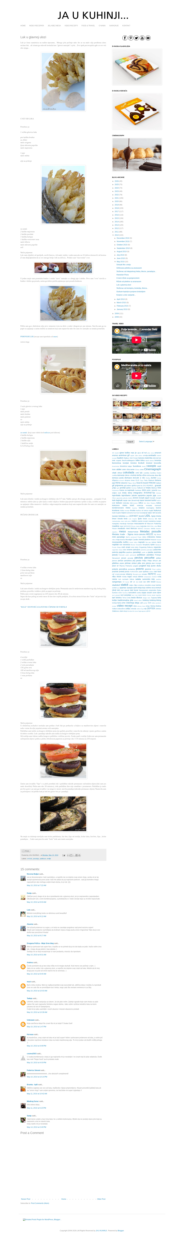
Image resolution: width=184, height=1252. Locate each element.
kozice (158, 508)
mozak (159, 539)
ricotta (124, 576)
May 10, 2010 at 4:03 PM (36, 1063)
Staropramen (143, 590)
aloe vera (150, 453)
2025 (117, 185)
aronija (145, 455)
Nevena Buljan (33, 874)
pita (139, 563)
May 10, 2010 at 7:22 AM (36, 885)
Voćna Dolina (155, 606)
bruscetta (157, 463)
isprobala (116, 495)
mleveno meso (154, 537)
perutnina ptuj (129, 561)
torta (159, 598)
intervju (158, 493)
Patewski (121, 555)
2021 (117, 198)
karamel (148, 500)
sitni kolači (151, 582)
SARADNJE (114, 26)
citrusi (119, 473)
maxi (29, 982)
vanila (145, 603)
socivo (158, 585)
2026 (117, 181)
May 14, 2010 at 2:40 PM (36, 1127)
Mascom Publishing (154, 523)
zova (136, 611)
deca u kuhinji (130, 475)
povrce (148, 569)
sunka (139, 592)
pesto (138, 560)
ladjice (150, 513)
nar (120, 545)
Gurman (134, 488)
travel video (138, 600)
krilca (122, 510)
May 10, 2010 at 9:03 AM (36, 902)
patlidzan (43, 858)
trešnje (114, 603)
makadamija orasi (118, 521)
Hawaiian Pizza (122, 275)
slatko (131, 585)
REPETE (152, 574)
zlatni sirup (123, 611)
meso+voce (133, 531)
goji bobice (127, 485)
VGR (149, 603)
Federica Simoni (33, 1070)
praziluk (115, 572)
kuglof (151, 510)
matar (138, 526)
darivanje (121, 475)
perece (114, 560)
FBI (116, 483)
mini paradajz (118, 537)
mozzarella (117, 542)
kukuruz (157, 510)
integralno (137, 493)
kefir (113, 503)
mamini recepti (142, 521)
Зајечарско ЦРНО (144, 611)
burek (144, 466)
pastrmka (157, 552)
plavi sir (115, 566)
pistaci (134, 563)
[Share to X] (73, 855)
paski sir (144, 552)
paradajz (36, 858)
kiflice (141, 503)
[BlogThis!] (71, 855)
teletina (119, 598)
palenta (115, 552)
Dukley (148, 478)
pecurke (149, 557)
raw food (157, 572)
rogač (129, 577)
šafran (132, 579)
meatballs (121, 528)
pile (160, 560)
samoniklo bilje (148, 579)
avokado (152, 455)
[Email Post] (64, 855)
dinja (156, 475)
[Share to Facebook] (76, 855)
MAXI (149, 526)
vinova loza (141, 606)
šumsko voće (117, 592)
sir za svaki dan (139, 582)
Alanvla (30, 924)
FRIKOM (152, 483)
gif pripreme (117, 485)
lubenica (151, 519)
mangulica (115, 523)
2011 (117, 232)
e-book (121, 480)
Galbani (158, 483)
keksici (119, 503)
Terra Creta (126, 598)
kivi (145, 503)
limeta (158, 516)
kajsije (125, 500)
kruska (132, 510)
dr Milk (142, 478)
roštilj (159, 576)
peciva (139, 557)
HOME (23, 26)
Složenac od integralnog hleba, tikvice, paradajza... (136, 271)
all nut (144, 453)
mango (158, 521)
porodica (123, 569)
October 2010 (122, 245)
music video (133, 542)
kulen (114, 513)
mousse (153, 539)
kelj (131, 503)
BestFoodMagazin (128, 460)
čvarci (159, 473)
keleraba (126, 503)
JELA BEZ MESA (54, 26)
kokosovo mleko (119, 505)
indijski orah (116, 493)
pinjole (122, 563)
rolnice (140, 577)
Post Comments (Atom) (40, 1203)
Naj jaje (148, 542)
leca (127, 516)
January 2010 (122, 309)
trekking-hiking (155, 600)
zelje (145, 608)
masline (115, 526)
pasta (150, 552)
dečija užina (141, 475)
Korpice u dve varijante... (126, 295)
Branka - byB (32, 1085)
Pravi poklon (156, 569)
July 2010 (120, 255)
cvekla (114, 475)
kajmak (119, 500)
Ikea (159, 490)
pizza (148, 563)
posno (140, 568)
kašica (159, 500)
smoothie (147, 585)
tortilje (49, 858)
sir (131, 582)
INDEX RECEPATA (36, 26)
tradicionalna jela (125, 600)
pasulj (114, 555)
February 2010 (122, 306)
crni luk (29, 858)
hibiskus (154, 488)
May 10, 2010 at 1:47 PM (36, 1027)
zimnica (158, 608)
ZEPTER (151, 608)
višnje (148, 606)
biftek (138, 460)
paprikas (129, 552)
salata (138, 579)
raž (113, 574)
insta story (127, 493)
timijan (145, 598)
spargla (130, 588)
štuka (159, 590)
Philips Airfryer (152, 560)
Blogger (121, 1231)
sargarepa (116, 582)
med (128, 528)
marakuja (123, 523)
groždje (123, 488)
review (159, 574)
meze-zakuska (139, 534)
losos (145, 519)
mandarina (152, 521)
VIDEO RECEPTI (71, 26)
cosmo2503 (32, 1054)
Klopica (153, 503)
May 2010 (120, 262)
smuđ (153, 585)
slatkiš (124, 584)
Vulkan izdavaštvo (118, 608)
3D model (115, 453)
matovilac (143, 526)
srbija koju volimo (144, 588)
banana (141, 458)
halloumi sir (141, 488)
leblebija (121, 516)
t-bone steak (151, 595)
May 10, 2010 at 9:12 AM (36, 916)
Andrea (30, 963)
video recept (125, 605)
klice (148, 503)
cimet (142, 469)
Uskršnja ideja (132, 603)
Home (63, 1199)
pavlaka (150, 555)
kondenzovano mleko (121, 508)
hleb (159, 488)
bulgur (130, 466)
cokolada (128, 472)
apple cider (134, 455)
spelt (135, 588)
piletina (115, 563)
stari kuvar (134, 590)
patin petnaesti (131, 555)
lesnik (141, 516)
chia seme (130, 470)
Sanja (29, 1116)
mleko (144, 537)
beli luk (158, 458)
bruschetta (115, 466)
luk (156, 519)
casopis (151, 465)
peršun (120, 561)
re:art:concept (120, 574)
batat (147, 458)
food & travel (142, 483)
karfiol (154, 500)
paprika (122, 552)
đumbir (153, 478)
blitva (142, 460)
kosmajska (150, 508)
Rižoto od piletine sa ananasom (128, 282)
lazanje (115, 516)
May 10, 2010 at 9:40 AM (36, 974)
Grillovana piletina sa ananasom (129, 268)
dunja (159, 478)
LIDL (148, 515)
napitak (115, 544)
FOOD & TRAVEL (88, 26)
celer (124, 470)
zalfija (127, 609)
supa (144, 592)
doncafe (136, 478)
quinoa (145, 572)
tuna (119, 603)
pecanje (130, 558)
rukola (114, 579)
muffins (126, 542)
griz (118, 488)
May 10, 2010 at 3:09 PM (36, 1046)
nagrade (141, 542)
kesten (135, 503)
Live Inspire (133, 519)
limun (114, 519)
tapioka (158, 595)
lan (154, 513)
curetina (146, 473)
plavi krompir (156, 563)
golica (134, 486)
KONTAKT (126, 26)
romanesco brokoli (150, 576)
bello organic (116, 460)
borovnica (116, 463)
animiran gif (124, 455)
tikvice (139, 597)
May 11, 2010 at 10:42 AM (37, 1094)
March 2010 (121, 303)
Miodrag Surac (33, 1101)
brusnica (123, 466)
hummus (138, 490)
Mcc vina (154, 526)
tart (113, 597)
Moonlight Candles (131, 539)
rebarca (129, 574)
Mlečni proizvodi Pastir (133, 537)
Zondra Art (130, 611)
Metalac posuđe (150, 531)
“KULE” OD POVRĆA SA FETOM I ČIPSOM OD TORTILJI (43, 607)
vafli (141, 603)
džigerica (115, 480)
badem (120, 458)
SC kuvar (126, 582)
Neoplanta (146, 544)
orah (123, 547)
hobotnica (115, 490)
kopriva (134, 508)
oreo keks (134, 547)
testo (133, 597)
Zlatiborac (115, 611)
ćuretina (153, 473)
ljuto (140, 518)
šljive (136, 585)
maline (134, 521)
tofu (149, 598)
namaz (154, 542)
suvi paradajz (125, 595)
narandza (126, 545)
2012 (117, 228)
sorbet (114, 588)
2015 (117, 218)
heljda (148, 488)
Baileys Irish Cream (131, 458)
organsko (157, 547)
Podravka (128, 566)
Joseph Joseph (155, 498)
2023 (117, 191)
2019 (117, 205)
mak (159, 519)
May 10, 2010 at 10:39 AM (37, 1012)
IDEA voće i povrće (149, 490)
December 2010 (123, 238)
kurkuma (130, 513)
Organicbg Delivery (146, 547)
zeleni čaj (140, 608)
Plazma (122, 566)
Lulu (28, 910)
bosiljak (126, 463)
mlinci (114, 539)
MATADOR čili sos (130, 526)
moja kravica (120, 539)
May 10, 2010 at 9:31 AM (36, 955)
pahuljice (150, 550)
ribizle (119, 577)
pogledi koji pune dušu (150, 566)
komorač (158, 505)
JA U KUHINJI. (101, 1231)
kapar (142, 500)
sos (118, 588)
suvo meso (142, 595)
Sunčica (125, 592)
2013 (117, 225)
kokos (158, 503)
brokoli (141, 463)
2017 (117, 211)
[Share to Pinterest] (79, 855)
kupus (123, 513)
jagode (149, 495)
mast (121, 526)
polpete (115, 569)
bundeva (137, 466)
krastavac (116, 510)
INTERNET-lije (149, 493)
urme (123, 603)
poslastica (131, 569)
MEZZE (149, 534)
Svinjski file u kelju (123, 265)
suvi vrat (135, 595)
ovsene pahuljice (133, 550)
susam (149, 593)
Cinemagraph (152, 469)
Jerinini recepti (138, 498)
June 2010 (121, 258)
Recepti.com (137, 574)
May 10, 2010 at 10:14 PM (37, 1077)
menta (153, 528)
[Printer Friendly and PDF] (26, 852)
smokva (141, 585)
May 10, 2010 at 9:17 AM (36, 936)
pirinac (128, 563)
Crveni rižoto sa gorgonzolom (127, 278)
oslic (124, 550)
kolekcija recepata (144, 505)
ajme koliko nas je (128, 452)
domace (128, 478)
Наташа (30, 1034)
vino (135, 606)
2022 (117, 195)
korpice (142, 508)
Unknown (30, 1020)
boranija (158, 460)
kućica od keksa (142, 510)
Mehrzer (134, 528)
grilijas (114, 488)
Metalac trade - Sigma (122, 534)
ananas (115, 455)
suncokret (132, 593)
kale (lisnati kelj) (133, 500)
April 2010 (121, 299)
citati (114, 473)
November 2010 (123, 241)
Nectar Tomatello (136, 544)
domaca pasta (118, 478)
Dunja (29, 893)
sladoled (116, 585)
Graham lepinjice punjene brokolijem (130, 292)
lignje (153, 516)
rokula (135, 576)
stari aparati (125, 590)
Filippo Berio (132, 483)
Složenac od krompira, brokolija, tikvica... (132, 288)
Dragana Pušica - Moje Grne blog (40, 943)
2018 (117, 208)
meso (122, 531)
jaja (154, 495)
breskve (134, 463)
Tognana (154, 598)
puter (140, 571)
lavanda (158, 513)
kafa (113, 500)
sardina (158, 579)
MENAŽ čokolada (144, 528)
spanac (123, 587)
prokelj (121, 572)
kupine (118, 513)
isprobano (126, 495)
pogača (135, 566)
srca (153, 588)
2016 (117, 215)
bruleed (149, 463)
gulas (128, 488)
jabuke (134, 495)
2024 (117, 188)
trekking (146, 600)
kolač (132, 505)
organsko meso (117, 550)
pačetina (143, 550)
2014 (117, 222)
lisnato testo (123, 519)
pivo (143, 563)
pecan (123, 558)
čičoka (137, 469)
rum (119, 579)
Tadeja (29, 998)
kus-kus (136, 513)
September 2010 (123, 248)
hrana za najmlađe (127, 490)
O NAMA (102, 26)
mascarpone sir (140, 524)
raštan (151, 571)
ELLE (137, 480)
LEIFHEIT (133, 516)
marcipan (130, 523)
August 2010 (122, 252)
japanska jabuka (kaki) (124, 498)
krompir (127, 510)
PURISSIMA (134, 571)
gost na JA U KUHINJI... (145, 485)
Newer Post (25, 1199)
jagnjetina (142, 495)
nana (159, 542)
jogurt (147, 498)
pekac (158, 558)
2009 (117, 314)
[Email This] (68, 855)
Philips (144, 560)
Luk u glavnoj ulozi (123, 285)
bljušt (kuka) (149, 460)
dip (160, 475)
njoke (152, 545)
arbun (140, 455)
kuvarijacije (143, 513)
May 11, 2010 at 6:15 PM (36, 1108)
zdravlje (133, 608)
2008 (117, 317)
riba (114, 576)
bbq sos (152, 458)
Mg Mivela (157, 534)
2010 (117, 235)
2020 (117, 201)
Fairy (141, 480)
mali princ (127, 521)
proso (127, 572)
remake (144, 574)
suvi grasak (116, 595)
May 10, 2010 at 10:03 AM (37, 991)
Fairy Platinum (149, 480)
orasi (128, 547)
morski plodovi (144, 540)
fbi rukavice (122, 483)
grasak (158, 485)
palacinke (157, 550)
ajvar (139, 453)
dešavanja (150, 475)
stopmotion (152, 590)
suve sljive (157, 593)
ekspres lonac (130, 480)
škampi (158, 582)
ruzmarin (125, 579)
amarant (158, 453)
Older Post (101, 1199)
